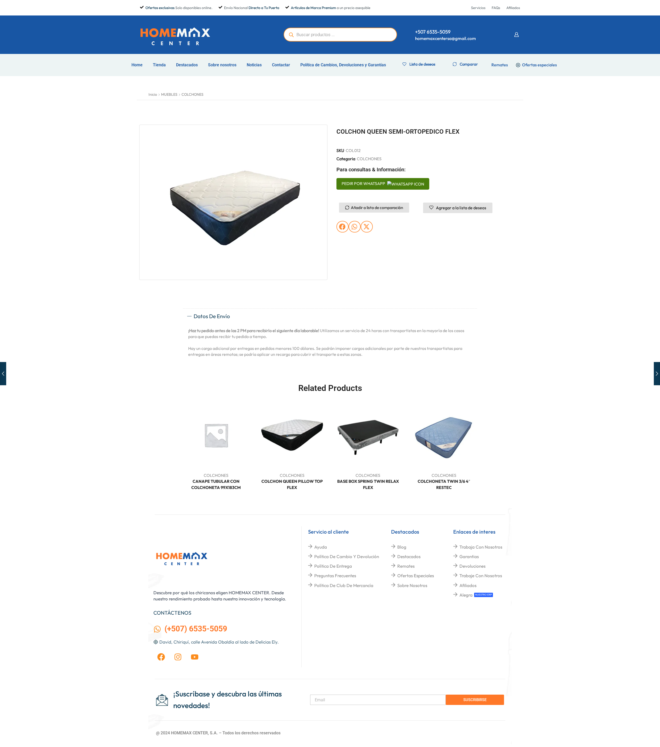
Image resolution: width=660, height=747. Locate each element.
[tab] (330, 316)
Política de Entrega (333, 566)
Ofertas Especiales (415, 575)
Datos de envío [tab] (212, 316)
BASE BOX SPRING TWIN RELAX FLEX (368, 484)
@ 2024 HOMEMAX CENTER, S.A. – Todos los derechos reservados (218, 732)
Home (137, 64)
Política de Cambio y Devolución (346, 556)
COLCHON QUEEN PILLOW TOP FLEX (292, 484)
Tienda (159, 64)
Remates (406, 566)
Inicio (152, 94)
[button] (516, 34)
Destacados (187, 64)
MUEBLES (169, 94)
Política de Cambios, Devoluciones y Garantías (343, 64)
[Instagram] (178, 657)
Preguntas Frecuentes (335, 575)
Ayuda (320, 547)
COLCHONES (192, 94)
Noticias (254, 64)
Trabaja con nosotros (480, 547)
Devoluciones (472, 566)
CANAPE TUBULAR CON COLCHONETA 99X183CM (216, 484)
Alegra (466, 595)
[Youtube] (194, 657)
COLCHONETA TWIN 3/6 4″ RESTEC (444, 484)
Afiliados (467, 585)
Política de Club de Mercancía (343, 585)
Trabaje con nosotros (480, 575)
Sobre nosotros (222, 64)
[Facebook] (161, 657)
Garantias (469, 556)
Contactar (281, 64)
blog (401, 547)
